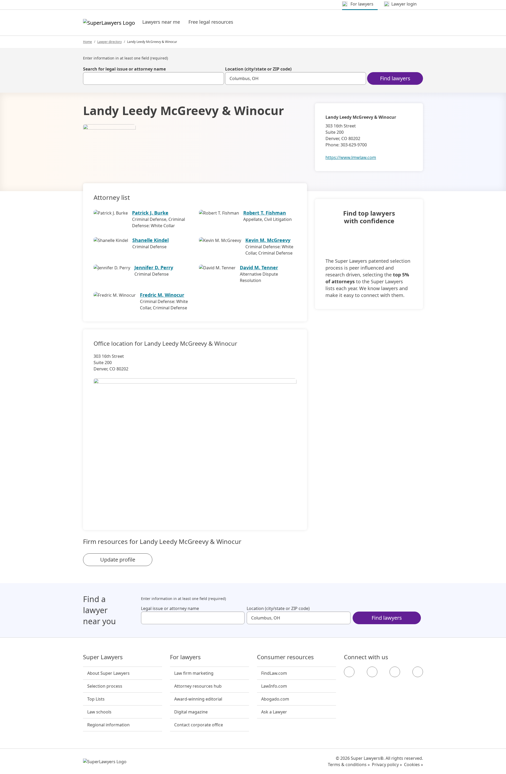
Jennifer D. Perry (153, 267)
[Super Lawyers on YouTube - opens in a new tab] (395, 672)
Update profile (117, 559)
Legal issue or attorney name (170, 608)
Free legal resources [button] (210, 22)
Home (87, 41)
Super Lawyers (103, 657)
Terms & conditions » (349, 764)
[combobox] (153, 78)
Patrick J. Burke (150, 213)
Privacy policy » (387, 764)
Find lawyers (395, 78)
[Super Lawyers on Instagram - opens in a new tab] (372, 672)
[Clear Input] (218, 78)
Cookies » (413, 764)
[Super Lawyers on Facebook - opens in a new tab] (349, 672)
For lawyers (185, 657)
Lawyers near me (161, 22)
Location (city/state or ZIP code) (258, 69)
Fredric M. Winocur (162, 295)
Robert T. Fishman (264, 213)
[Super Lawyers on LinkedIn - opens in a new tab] (417, 672)
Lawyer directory (109, 41)
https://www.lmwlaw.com (350, 157)
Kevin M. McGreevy (267, 240)
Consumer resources (285, 657)
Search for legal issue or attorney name (124, 69)
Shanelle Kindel (150, 240)
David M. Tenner (259, 267)
